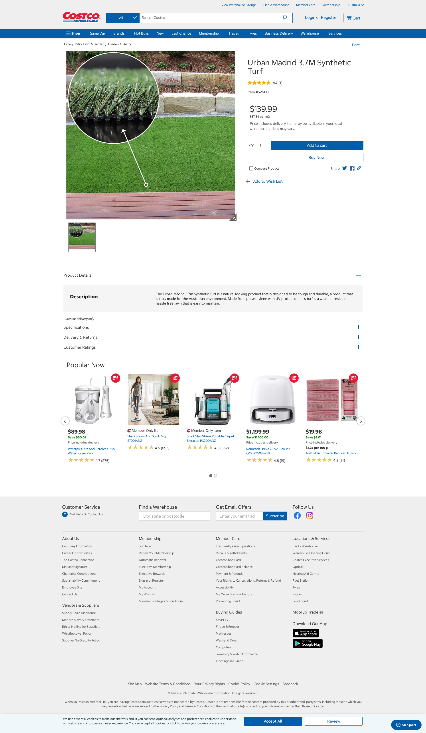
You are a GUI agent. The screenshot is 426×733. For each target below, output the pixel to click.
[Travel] (239, 33)
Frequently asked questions (235, 546)
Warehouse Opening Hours (312, 553)
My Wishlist (147, 594)
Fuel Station (301, 580)
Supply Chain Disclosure (79, 613)
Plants (126, 44)
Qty (251, 145)
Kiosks (297, 594)
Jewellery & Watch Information (237, 654)
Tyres (252, 33)
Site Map (135, 684)
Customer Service (81, 507)
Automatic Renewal (152, 560)
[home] (81, 17)
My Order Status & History (234, 594)
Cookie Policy (239, 684)
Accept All (273, 721)
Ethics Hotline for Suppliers (81, 627)
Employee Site (72, 587)
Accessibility (225, 587)
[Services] (343, 33)
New (160, 33)
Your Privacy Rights (209, 684)
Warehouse (310, 33)
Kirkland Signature (75, 567)
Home (67, 44)
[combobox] (122, 17)
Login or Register (320, 17)
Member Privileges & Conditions (161, 601)
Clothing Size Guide (229, 661)
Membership (209, 33)
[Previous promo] (65, 421)
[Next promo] (361, 421)
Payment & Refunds (229, 574)
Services (335, 33)
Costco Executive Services (311, 560)
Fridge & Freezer (227, 627)
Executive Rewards (152, 574)
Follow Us (303, 507)
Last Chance (181, 33)
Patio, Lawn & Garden (89, 44)
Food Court (300, 601)
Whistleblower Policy (76, 633)
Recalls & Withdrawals (231, 553)
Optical (298, 567)
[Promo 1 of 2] (210, 476)
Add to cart (317, 145)
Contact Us (69, 594)
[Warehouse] (320, 33)
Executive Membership (155, 567)
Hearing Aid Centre (306, 574)
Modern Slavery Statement (80, 620)
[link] (344, 168)
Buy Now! (317, 157)
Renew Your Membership (156, 553)
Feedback (290, 684)
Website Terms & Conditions (168, 684)
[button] (287, 17)
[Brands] (125, 33)
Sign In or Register (151, 580)
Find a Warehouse (158, 507)
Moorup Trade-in (308, 612)
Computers (224, 647)
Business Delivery (279, 33)
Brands (119, 33)
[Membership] (220, 33)
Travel (234, 33)
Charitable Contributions (79, 574)
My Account (147, 587)
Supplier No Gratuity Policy (81, 640)
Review (333, 721)
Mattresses (224, 633)
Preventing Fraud (228, 601)
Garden (113, 44)
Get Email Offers (233, 507)
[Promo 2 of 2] (215, 476)
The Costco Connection (78, 560)
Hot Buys (141, 33)
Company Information (77, 546)
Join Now (145, 546)
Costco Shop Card (228, 560)
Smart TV (222, 620)
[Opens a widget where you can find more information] (406, 725)
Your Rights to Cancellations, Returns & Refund (248, 580)
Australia (353, 5)
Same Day (98, 33)
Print (356, 45)
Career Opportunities (77, 553)
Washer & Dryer (227, 640)
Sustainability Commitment (81, 580)
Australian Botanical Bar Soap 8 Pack (331, 453)
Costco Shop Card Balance (234, 567)
